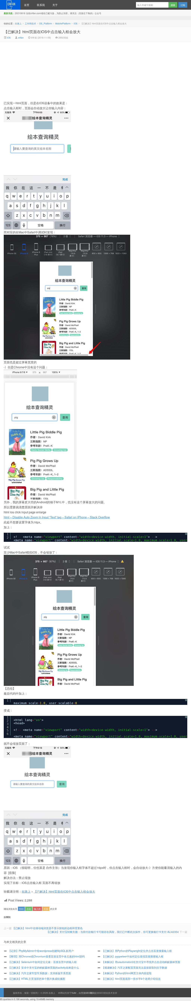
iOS (75, 23)
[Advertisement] (64, 70)
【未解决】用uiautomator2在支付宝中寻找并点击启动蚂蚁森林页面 (141, 962)
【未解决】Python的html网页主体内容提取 (127, 973)
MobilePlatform (63, 23)
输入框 (37, 908)
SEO (101, 992)
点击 (28, 908)
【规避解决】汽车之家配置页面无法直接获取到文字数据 (134, 967)
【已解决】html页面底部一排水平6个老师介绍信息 (131, 979)
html (21, 908)
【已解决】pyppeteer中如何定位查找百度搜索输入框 (132, 956)
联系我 (41, 5)
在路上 (10, 5)
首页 (26, 5)
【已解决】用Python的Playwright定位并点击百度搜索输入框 (137, 951)
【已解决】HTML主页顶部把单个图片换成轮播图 (36, 979)
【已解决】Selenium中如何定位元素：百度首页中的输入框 (42, 962)
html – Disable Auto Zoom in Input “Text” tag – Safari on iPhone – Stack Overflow (57, 517)
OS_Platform (45, 23)
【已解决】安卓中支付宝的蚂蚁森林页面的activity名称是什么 (43, 967)
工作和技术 (30, 23)
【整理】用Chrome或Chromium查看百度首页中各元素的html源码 (46, 956)
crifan (21, 37)
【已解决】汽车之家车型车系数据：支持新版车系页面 (39, 973)
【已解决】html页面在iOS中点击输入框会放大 (42, 31)
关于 (55, 5)
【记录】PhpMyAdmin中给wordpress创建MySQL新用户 (41, 951)
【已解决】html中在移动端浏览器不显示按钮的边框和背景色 (47, 928)
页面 (46, 908)
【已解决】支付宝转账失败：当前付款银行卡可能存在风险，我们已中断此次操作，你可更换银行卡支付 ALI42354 (112, 932)
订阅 (183, 5)
